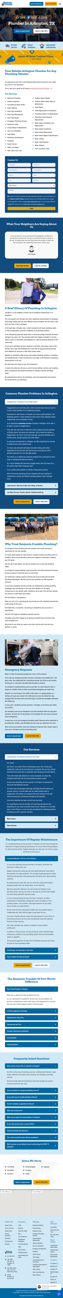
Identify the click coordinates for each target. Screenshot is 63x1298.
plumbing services (35, 88)
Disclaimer (31, 1292)
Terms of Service (24, 1292)
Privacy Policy (27, 204)
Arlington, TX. (47, 88)
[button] (36, 4)
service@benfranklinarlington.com (32, 201)
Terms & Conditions (37, 204)
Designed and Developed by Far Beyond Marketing (31, 1295)
